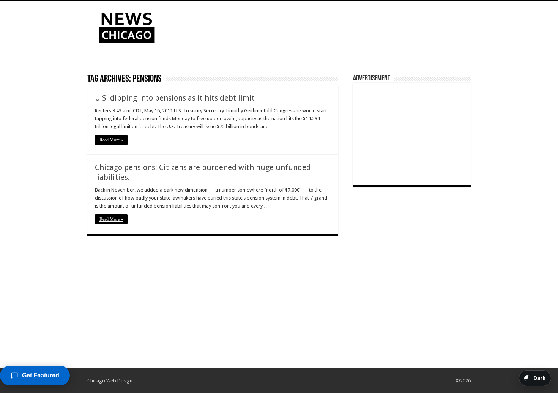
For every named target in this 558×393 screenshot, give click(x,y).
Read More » (111, 140)
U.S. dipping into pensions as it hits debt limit (175, 97)
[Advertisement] (327, 26)
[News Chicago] (127, 26)
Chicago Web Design (109, 381)
